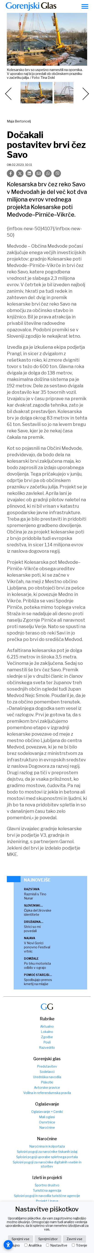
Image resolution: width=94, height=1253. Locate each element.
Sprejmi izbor (48, 1239)
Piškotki (47, 1082)
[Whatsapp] (48, 173)
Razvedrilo (47, 1047)
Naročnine (47, 1127)
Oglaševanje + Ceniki (47, 1112)
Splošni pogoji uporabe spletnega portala (47, 1157)
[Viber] (57, 173)
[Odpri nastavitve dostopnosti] (8, 1244)
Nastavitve (58, 1245)
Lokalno (47, 1032)
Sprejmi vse (20, 1239)
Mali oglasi (47, 1117)
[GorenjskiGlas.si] (31, 6)
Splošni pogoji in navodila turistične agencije (47, 1196)
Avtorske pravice (47, 1087)
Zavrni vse (74, 1239)
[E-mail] (38, 173)
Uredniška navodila (47, 1077)
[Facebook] (10, 173)
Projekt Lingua (47, 1201)
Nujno (15, 1245)
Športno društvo (47, 1185)
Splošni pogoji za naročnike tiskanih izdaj (47, 1152)
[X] (20, 173)
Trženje (81, 1245)
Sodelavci (47, 1072)
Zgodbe (47, 1037)
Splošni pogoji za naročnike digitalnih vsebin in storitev (47, 1164)
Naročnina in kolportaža (47, 1146)
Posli (47, 1042)
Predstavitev (47, 1066)
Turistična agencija (47, 1190)
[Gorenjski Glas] (47, 1007)
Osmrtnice (47, 1122)
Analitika (35, 1245)
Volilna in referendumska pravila (47, 1093)
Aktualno (47, 1026)
